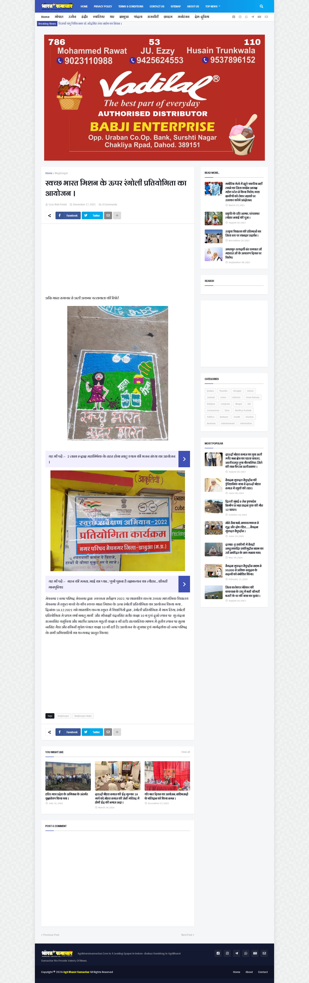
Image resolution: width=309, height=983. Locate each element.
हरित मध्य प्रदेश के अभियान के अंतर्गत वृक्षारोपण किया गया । (66, 796)
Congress (225, 404)
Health (237, 417)
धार (112, 17)
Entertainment (228, 423)
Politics (210, 417)
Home (45, 17)
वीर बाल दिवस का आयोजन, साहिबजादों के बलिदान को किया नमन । (166, 796)
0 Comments (109, 204)
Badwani (224, 417)
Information (246, 423)
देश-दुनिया (202, 17)
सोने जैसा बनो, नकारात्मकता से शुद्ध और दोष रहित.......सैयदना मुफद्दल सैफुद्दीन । (242, 527)
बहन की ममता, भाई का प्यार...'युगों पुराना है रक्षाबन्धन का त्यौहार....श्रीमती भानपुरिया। (108, 584)
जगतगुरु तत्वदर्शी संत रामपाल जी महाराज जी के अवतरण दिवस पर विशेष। (243, 253)
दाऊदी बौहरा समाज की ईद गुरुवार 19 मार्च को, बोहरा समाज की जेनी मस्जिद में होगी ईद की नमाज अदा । (117, 798)
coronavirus (213, 410)
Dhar (227, 410)
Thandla (223, 391)
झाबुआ (124, 17)
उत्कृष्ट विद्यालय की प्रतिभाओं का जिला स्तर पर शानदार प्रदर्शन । (243, 234)
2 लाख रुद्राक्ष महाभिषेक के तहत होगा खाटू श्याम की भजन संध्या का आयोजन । (112, 459)
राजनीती (153, 17)
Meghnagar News (83, 716)
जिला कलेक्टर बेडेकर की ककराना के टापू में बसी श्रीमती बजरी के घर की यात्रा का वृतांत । (242, 591)
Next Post (186, 935)
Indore (250, 391)
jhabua (210, 391)
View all (185, 752)
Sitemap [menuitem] (176, 6)
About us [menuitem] (193, 6)
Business (211, 423)
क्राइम (168, 17)
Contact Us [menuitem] (157, 6)
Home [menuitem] (84, 6)
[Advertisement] (118, 260)
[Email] (108, 215)
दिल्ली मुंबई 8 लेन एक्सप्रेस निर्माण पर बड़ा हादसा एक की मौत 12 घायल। (244, 506)
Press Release (252, 397)
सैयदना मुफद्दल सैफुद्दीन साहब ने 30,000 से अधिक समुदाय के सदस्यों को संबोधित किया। (243, 570)
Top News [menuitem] (211, 6)
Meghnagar (61, 173)
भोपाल (59, 17)
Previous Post (51, 935)
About (249, 972)
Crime (223, 397)
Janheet (211, 397)
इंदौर (84, 17)
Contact (263, 972)
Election (250, 417)
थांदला (138, 17)
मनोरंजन (183, 17)
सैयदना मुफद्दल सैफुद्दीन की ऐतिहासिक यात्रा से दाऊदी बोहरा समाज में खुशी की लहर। (243, 484)
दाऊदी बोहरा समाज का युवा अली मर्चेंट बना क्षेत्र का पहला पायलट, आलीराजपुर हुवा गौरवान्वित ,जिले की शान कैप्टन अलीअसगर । (243, 461)
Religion (211, 404)
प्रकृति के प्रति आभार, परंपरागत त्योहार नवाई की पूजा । (242, 216)
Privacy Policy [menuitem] (103, 6)
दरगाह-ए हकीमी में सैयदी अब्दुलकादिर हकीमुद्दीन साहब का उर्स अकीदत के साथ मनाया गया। (244, 549)
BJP (249, 404)
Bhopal (238, 404)
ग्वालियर (98, 17)
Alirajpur (237, 391)
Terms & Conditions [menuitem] (130, 6)
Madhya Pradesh (243, 410)
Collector (236, 397)
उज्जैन (72, 17)
